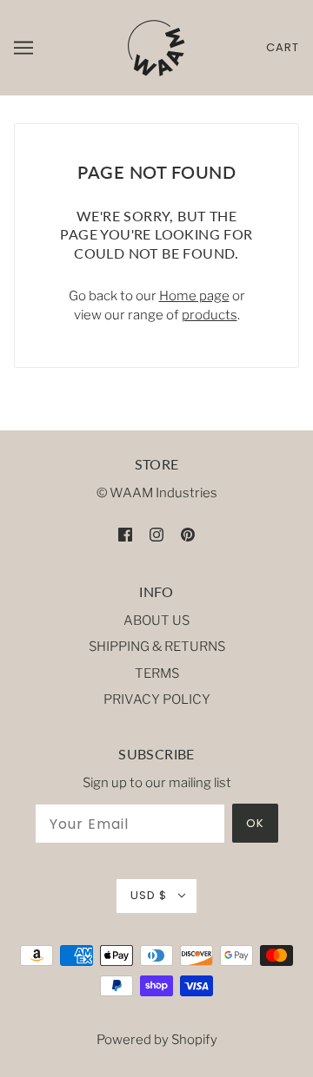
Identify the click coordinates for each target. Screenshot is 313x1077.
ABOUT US (156, 620)
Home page (194, 296)
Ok (255, 823)
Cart (282, 47)
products (209, 315)
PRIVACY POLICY (156, 699)
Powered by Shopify (157, 1039)
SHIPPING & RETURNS (157, 646)
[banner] (155, 47)
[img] (125, 534)
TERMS (157, 673)
